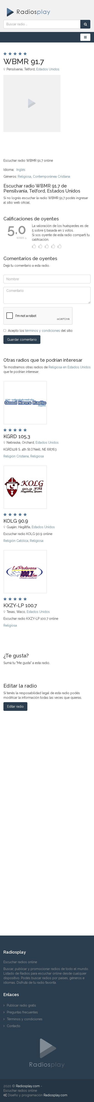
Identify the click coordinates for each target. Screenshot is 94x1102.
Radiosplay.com (28, 1086)
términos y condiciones (42, 330)
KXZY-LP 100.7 (20, 605)
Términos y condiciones (24, 1019)
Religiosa (24, 176)
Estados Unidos (47, 69)
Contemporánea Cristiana (51, 176)
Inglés (20, 169)
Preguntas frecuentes (22, 1012)
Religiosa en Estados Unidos (70, 367)
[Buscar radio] (85, 24)
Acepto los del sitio (40, 330)
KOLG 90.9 (15, 521)
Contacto (13, 1026)
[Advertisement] (26, 142)
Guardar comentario (22, 339)
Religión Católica (15, 541)
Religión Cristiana (16, 456)
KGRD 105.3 (16, 436)
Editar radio (15, 706)
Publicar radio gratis (21, 1005)
